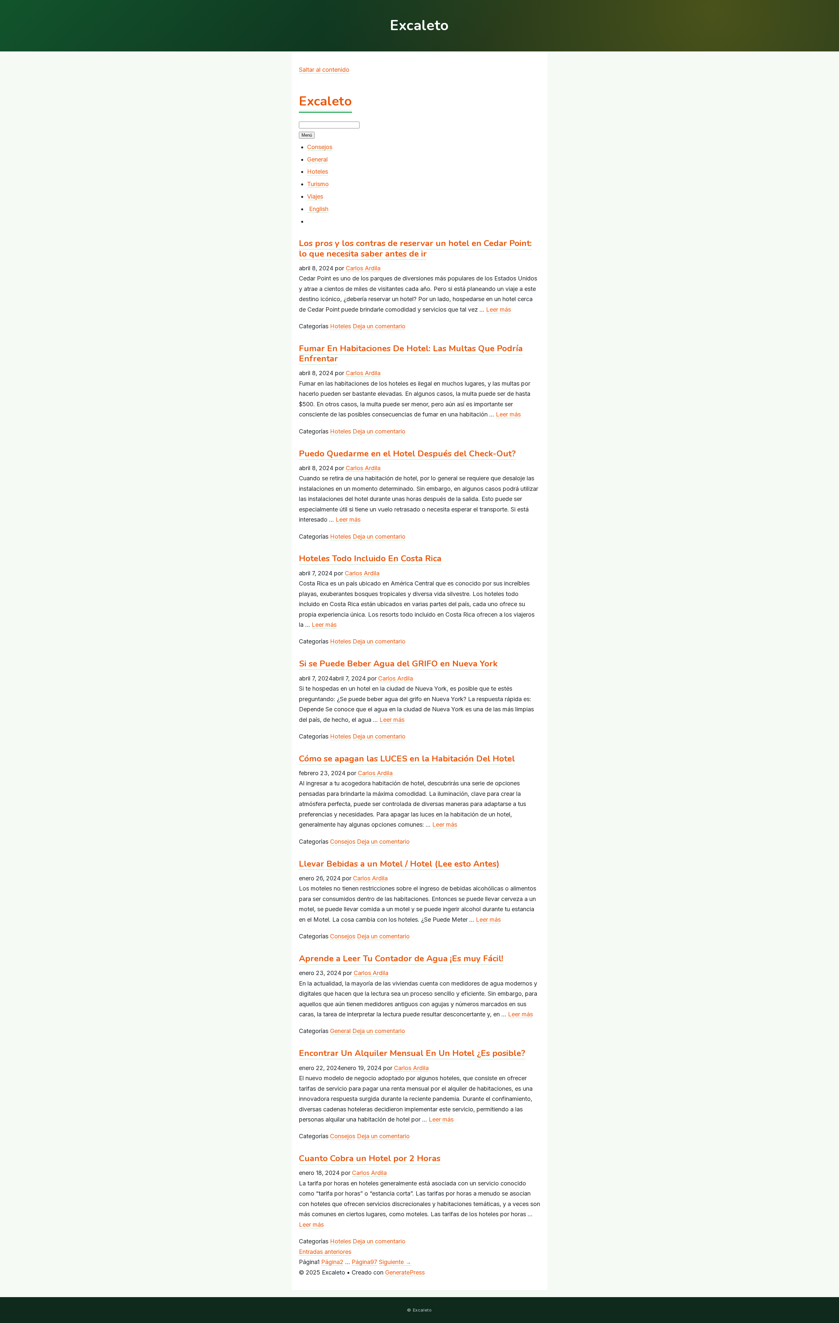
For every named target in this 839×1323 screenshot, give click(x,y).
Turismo (318, 184)
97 (364, 1261)
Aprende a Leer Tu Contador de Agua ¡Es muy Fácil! (401, 958)
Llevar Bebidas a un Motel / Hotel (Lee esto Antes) (399, 864)
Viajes (315, 196)
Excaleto (325, 101)
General (317, 159)
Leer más (498, 309)
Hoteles (317, 171)
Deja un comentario (379, 326)
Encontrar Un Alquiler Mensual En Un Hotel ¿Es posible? (412, 1053)
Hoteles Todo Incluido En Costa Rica (370, 558)
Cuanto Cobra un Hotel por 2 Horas (369, 1158)
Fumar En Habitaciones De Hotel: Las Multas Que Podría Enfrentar (411, 353)
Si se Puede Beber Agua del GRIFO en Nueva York (398, 663)
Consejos (319, 147)
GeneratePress (405, 1272)
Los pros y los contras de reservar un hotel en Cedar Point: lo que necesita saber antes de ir (415, 248)
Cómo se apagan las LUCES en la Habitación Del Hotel (407, 758)
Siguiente (395, 1261)
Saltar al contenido (324, 69)
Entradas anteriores (325, 1251)
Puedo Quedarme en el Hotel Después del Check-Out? (407, 453)
